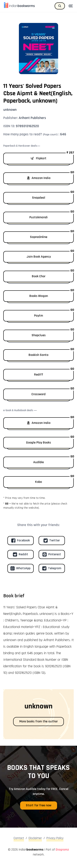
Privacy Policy (54, 838)
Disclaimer (35, 838)
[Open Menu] (71, 5)
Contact (19, 838)
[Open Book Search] (60, 5)
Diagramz (62, 849)
